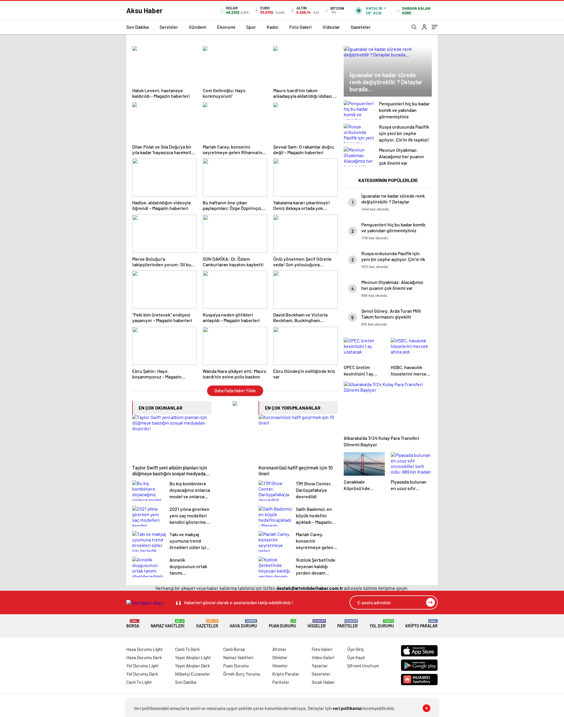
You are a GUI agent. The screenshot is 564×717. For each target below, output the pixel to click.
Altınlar (279, 649)
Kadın (272, 27)
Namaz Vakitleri (167, 623)
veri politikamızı (347, 708)
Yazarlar (320, 665)
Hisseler (317, 623)
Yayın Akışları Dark (192, 665)
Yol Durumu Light (142, 665)
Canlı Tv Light (139, 682)
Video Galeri (323, 657)
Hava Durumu (243, 623)
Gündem (197, 27)
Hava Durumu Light (144, 649)
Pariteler (347, 623)
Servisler (169, 27)
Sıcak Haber (323, 682)
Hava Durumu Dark (144, 657)
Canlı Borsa (234, 649)
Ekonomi (226, 27)
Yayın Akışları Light (193, 657)
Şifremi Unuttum (363, 665)
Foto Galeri (300, 27)
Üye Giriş (355, 649)
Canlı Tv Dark (187, 649)
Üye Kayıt (356, 657)
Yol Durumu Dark (142, 673)
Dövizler (280, 657)
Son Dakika (137, 27)
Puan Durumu (282, 623)
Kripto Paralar (421, 623)
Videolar (331, 27)
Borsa (132, 623)
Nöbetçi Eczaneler (192, 673)
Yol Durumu (382, 623)
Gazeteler (361, 27)
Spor (251, 27)
